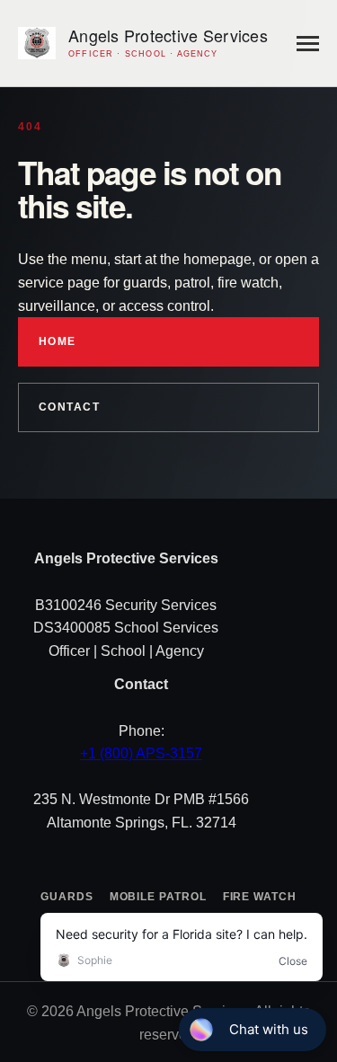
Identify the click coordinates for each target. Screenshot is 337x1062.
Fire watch (260, 896)
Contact (69, 407)
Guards (66, 896)
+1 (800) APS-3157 (141, 753)
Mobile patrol (158, 896)
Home (57, 341)
